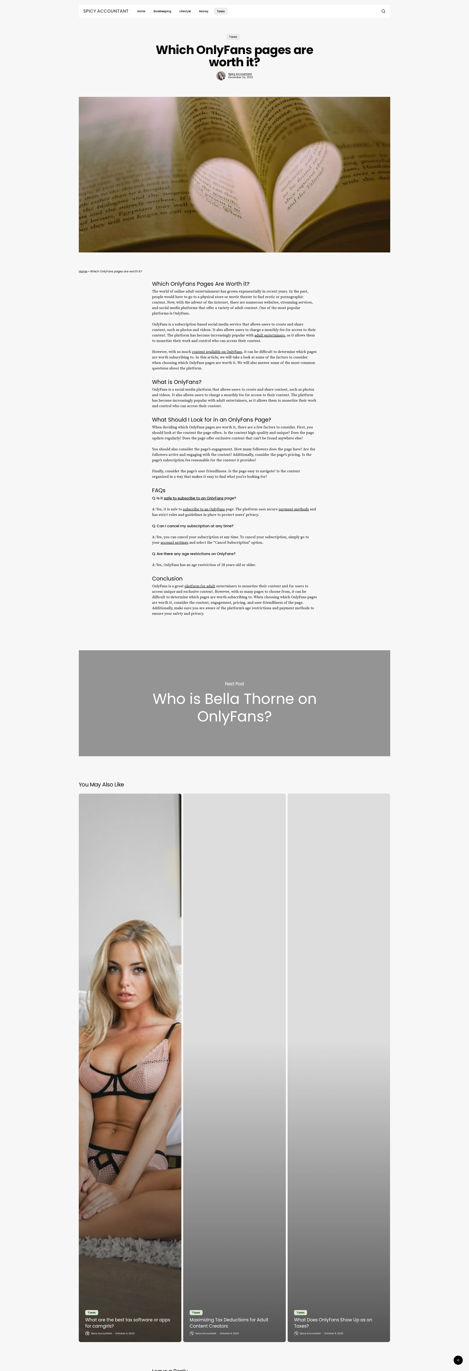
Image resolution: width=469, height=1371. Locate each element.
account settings (174, 542)
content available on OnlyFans (217, 352)
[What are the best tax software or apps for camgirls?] (130, 1068)
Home (83, 271)
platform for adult (199, 586)
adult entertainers (269, 335)
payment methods (294, 509)
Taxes (233, 37)
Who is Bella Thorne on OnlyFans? (234, 703)
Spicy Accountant (105, 11)
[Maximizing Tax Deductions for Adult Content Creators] (234, 1068)
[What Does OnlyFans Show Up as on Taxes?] (339, 1068)
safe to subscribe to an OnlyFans (194, 498)
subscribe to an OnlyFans (204, 509)
